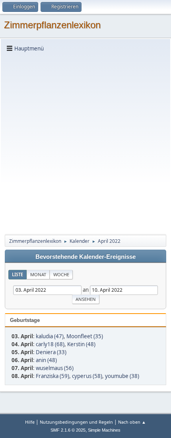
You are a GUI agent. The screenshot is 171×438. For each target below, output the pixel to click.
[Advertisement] (85, 142)
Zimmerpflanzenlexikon (52, 24)
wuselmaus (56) (55, 368)
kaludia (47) (50, 336)
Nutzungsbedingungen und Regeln (76, 422)
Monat (38, 274)
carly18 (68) (50, 344)
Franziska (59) (52, 376)
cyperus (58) (87, 376)
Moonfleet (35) (84, 336)
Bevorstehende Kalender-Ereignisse (85, 257)
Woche (61, 274)
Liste (17, 274)
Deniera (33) (51, 352)
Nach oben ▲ (132, 422)
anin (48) (46, 360)
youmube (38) (122, 376)
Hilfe (30, 422)
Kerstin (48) (81, 344)
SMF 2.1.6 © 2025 (68, 430)
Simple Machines (104, 430)
